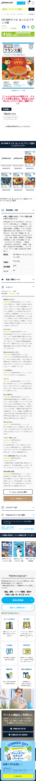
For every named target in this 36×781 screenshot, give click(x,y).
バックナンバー (10, 117)
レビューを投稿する (16, 498)
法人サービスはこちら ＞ (11, 613)
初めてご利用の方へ (18, 608)
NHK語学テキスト (22, 14)
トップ (3, 14)
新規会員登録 (18, 600)
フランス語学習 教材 (26, 529)
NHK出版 (4, 26)
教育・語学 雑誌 (11, 14)
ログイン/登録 (21, 3)
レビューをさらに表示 (19, 492)
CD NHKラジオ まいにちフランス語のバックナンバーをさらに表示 (16, 200)
